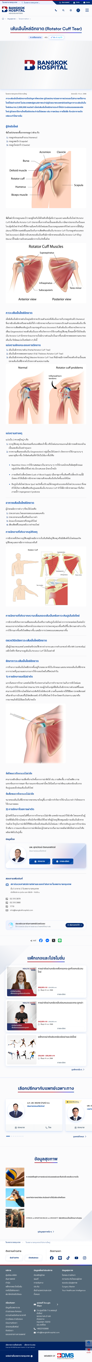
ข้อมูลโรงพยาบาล (13, 1308)
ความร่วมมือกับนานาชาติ (16, 1315)
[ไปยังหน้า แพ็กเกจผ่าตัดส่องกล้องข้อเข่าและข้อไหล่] (22, 1050)
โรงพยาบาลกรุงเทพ (13, 1242)
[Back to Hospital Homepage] (3, 19)
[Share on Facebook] (41, 941)
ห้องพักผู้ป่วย (39, 1275)
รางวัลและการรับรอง (14, 1319)
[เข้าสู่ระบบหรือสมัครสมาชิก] (71, 10)
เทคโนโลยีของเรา (12, 1291)
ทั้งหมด (37, 1294)
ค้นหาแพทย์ (10, 1279)
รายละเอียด (61, 994)
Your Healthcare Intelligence (74, 1291)
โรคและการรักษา (68, 1275)
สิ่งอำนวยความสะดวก (42, 1291)
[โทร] (56, 10)
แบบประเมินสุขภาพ (69, 1283)
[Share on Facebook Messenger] (47, 941)
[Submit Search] (45, 3)
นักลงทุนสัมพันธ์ (12, 1327)
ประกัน (36, 1287)
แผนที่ (36, 1279)
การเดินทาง (38, 1283)
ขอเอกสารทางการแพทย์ (15, 1334)
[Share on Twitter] (53, 941)
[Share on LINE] (60, 941)
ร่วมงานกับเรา (11, 1323)
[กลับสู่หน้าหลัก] (13, 10)
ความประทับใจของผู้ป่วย (72, 1279)
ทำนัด (8, 1283)
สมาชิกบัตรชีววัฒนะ (14, 1294)
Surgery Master (68, 1287)
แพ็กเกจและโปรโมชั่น (14, 1287)
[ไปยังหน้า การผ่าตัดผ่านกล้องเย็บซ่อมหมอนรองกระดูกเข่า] (22, 1016)
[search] (63, 10)
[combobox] (33, 2)
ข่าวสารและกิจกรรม (14, 1312)
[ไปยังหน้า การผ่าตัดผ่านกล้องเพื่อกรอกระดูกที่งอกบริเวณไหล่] (22, 981)
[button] (56, 10)
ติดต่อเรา (9, 1331)
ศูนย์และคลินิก (11, 1275)
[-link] (52, 1258)
